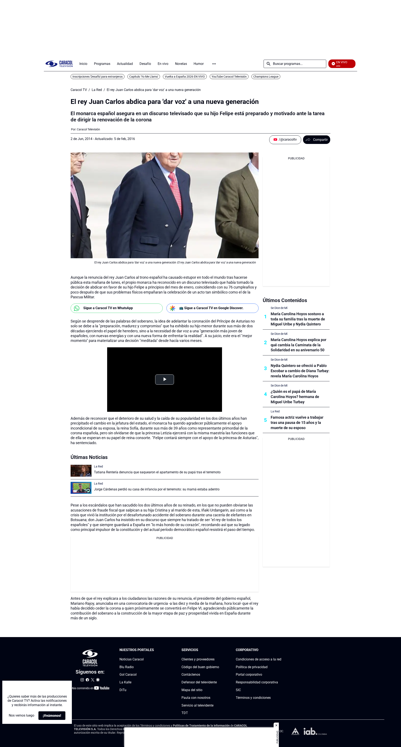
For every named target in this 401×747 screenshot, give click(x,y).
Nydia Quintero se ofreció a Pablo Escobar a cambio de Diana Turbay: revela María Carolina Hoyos (300, 370)
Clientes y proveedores (197, 659)
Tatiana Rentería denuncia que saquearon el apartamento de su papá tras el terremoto (157, 472)
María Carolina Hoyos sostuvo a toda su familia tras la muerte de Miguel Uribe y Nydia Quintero (298, 319)
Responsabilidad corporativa (257, 682)
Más (214, 64)
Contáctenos (190, 675)
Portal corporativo (249, 675)
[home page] (59, 63)
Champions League (265, 76)
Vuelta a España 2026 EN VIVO (185, 76)
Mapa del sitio (191, 690)
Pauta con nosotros (195, 698)
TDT (184, 713)
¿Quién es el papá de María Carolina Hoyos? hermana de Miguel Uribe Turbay (295, 396)
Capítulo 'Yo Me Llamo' (143, 76)
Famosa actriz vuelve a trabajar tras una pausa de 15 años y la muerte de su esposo (297, 422)
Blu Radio (126, 667)
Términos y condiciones (253, 698)
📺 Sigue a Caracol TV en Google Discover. (211, 308)
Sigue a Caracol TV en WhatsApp (108, 308)
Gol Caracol (128, 675)
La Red (97, 90)
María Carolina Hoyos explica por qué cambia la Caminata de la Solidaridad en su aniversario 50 (298, 345)
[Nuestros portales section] (155, 650)
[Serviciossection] (218, 650)
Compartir (320, 140)
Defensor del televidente (199, 682)
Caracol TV (79, 90)
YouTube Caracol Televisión (229, 76)
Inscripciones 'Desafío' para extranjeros (97, 76)
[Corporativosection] (280, 650)
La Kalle (125, 682)
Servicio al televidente (197, 705)
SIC (238, 690)
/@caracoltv (288, 139)
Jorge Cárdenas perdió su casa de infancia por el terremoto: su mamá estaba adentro (157, 489)
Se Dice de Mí (279, 308)
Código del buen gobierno (200, 667)
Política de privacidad (252, 667)
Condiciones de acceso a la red (258, 659)
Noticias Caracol (131, 659)
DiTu (122, 690)
